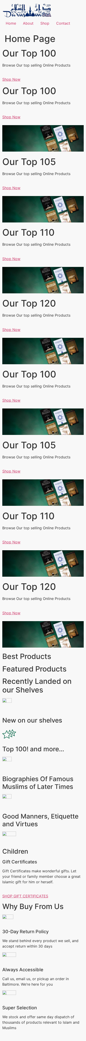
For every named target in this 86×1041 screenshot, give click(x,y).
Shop (44, 23)
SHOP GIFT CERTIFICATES (25, 896)
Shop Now (11, 79)
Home (11, 23)
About (28, 23)
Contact (63, 23)
